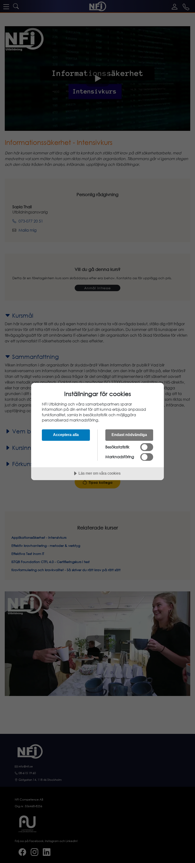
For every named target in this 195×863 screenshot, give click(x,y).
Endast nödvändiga (129, 434)
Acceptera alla (66, 434)
